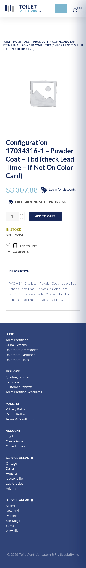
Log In (10, 436)
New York (13, 511)
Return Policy (15, 414)
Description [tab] (19, 271)
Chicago (11, 463)
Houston (12, 473)
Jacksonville (14, 478)
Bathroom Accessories (22, 350)
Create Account (17, 441)
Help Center (14, 382)
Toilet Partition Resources (24, 392)
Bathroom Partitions (20, 355)
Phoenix (12, 516)
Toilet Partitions (23, 8)
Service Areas (18, 457)
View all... (12, 530)
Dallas (10, 468)
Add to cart (45, 216)
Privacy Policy (16, 409)
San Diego (13, 521)
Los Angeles (14, 483)
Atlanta (11, 488)
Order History (16, 446)
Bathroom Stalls (17, 360)
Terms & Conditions (20, 419)
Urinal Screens (16, 345)
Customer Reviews (19, 387)
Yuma (10, 526)
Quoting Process (17, 377)
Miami (10, 506)
